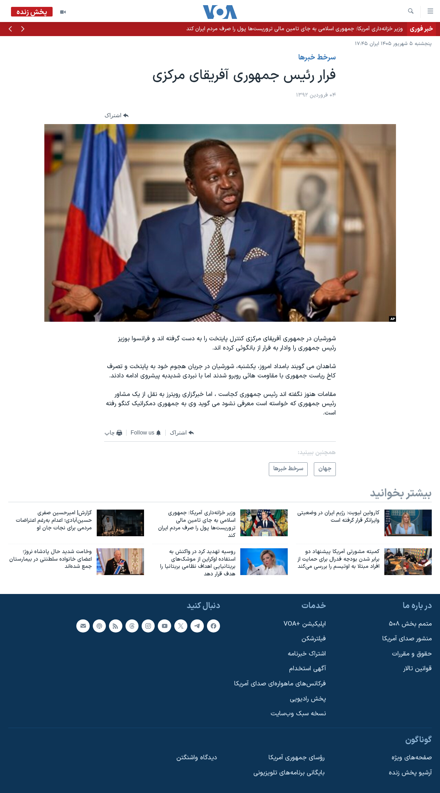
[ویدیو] (63, 12)
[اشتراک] (82, 625)
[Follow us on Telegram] (197, 625)
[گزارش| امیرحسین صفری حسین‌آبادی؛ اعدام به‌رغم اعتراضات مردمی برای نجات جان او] (120, 522)
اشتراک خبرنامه (307, 654)
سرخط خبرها (317, 57)
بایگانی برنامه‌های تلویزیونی (288, 773)
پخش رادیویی (308, 699)
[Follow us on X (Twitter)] (180, 625)
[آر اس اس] (115, 625)
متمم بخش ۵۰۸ (410, 624)
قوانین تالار (417, 669)
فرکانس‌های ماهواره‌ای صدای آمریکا (280, 684)
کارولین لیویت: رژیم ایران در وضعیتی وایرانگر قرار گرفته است (336, 29)
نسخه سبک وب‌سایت (298, 713)
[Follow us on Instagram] (148, 625)
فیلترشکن (313, 638)
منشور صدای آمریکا (407, 638)
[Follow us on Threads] (132, 625)
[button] (22, 29)
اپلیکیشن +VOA (305, 624)
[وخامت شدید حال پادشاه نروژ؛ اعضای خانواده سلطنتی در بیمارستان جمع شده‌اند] (120, 561)
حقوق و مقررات (412, 654)
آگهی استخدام (307, 669)
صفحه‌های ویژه (412, 758)
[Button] (116, 115)
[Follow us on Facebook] (213, 625)
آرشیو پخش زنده (410, 773)
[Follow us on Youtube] (164, 625)
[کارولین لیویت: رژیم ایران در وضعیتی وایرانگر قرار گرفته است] (408, 522)
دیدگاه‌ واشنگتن (196, 758)
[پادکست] (99, 625)
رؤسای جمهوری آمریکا (296, 758)
